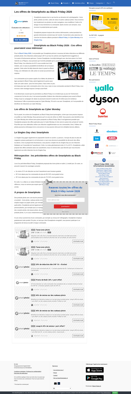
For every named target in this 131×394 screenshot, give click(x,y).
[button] (65, 189)
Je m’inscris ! (65, 206)
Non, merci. (65, 211)
